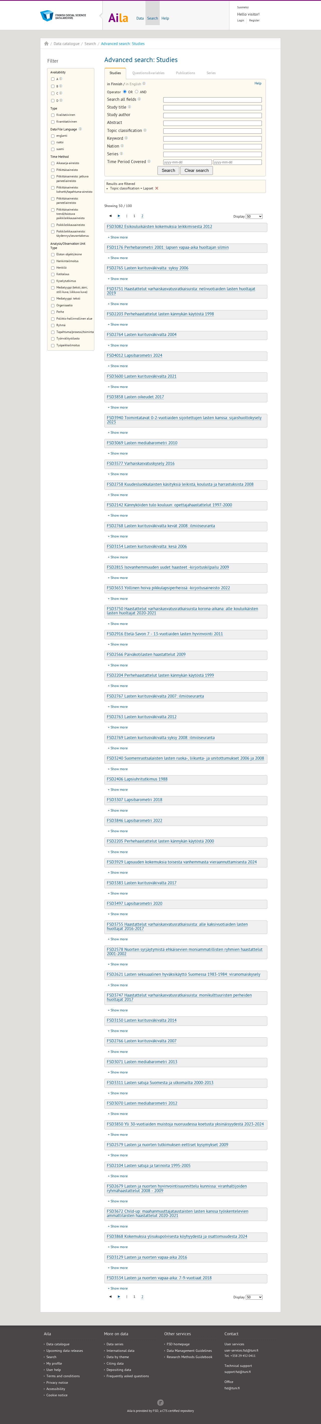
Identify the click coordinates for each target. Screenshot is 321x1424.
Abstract (114, 123)
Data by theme (118, 1357)
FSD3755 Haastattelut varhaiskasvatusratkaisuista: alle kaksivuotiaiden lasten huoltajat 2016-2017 (177, 927)
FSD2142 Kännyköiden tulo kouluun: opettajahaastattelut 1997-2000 (169, 505)
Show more (119, 238)
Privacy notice (57, 1383)
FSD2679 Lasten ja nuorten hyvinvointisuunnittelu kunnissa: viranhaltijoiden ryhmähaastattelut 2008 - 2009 (177, 1189)
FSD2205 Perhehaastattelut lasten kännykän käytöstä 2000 (160, 841)
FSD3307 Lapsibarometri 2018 (134, 800)
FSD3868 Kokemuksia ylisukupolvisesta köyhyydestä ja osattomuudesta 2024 (177, 1237)
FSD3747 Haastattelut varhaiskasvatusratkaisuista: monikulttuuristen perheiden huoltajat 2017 (179, 998)
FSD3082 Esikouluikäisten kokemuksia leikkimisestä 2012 (159, 227)
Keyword (115, 138)
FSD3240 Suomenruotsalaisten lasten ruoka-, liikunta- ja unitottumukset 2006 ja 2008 (185, 758)
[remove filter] (156, 188)
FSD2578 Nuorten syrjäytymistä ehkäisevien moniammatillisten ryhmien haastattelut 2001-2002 (185, 952)
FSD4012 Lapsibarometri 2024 (134, 356)
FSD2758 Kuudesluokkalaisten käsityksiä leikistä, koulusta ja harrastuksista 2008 (180, 484)
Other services (177, 1334)
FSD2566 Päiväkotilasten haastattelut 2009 (146, 655)
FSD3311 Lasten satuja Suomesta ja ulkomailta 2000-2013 (160, 1083)
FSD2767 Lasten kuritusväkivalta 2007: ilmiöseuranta (155, 696)
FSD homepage (178, 1345)
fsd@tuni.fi (232, 1389)
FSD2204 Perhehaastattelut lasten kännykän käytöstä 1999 (160, 675)
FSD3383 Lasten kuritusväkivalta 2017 (142, 883)
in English (134, 84)
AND (142, 92)
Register (254, 20)
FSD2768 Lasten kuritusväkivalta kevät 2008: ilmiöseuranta (161, 526)
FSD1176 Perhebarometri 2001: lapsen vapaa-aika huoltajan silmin (168, 248)
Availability (57, 73)
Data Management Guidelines (189, 1351)
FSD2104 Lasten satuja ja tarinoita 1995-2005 (149, 1166)
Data (140, 19)
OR (130, 92)
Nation (113, 146)
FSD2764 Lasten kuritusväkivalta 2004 (142, 335)
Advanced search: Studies (123, 44)
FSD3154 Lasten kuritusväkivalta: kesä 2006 (147, 547)
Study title (117, 107)
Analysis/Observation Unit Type (67, 246)
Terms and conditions (63, 1376)
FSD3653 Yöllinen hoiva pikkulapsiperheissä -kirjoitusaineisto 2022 (168, 588)
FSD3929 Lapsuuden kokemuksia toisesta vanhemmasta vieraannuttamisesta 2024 (182, 862)
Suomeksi (243, 7)
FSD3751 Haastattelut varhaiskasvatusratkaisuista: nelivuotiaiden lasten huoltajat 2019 (181, 291)
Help (165, 19)
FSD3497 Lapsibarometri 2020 (134, 904)
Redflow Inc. (160, 1402)
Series (211, 73)
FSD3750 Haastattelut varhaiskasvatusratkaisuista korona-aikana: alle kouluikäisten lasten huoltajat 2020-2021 (182, 611)
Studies (115, 73)
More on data (116, 1334)
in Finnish (115, 84)
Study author (118, 115)
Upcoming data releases (64, 1351)
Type (53, 109)
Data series (115, 1345)
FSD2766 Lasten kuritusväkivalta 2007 (142, 1041)
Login (240, 20)
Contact (231, 1334)
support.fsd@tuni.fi (237, 1372)
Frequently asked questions (128, 1376)
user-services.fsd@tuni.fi (241, 1351)
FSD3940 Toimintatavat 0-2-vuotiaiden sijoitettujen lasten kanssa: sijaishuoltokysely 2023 (184, 420)
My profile (54, 1364)
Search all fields (122, 99)
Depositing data (119, 1370)
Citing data (115, 1364)
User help (53, 1370)
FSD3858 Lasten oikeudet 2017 (135, 397)
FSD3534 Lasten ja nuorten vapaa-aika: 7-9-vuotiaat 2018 (159, 1278)
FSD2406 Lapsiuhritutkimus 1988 (137, 779)
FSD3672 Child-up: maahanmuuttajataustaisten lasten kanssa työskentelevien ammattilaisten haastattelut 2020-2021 (177, 1214)
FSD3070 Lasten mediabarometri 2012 (142, 1103)
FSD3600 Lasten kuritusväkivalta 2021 (142, 376)
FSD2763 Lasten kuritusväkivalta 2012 (142, 717)
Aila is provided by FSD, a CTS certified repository (160, 1411)
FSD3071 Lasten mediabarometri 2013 (142, 1062)
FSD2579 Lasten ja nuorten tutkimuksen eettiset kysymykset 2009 (167, 1145)
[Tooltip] (60, 79)
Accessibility (55, 1389)
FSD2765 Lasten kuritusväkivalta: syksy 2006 (147, 268)
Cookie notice (56, 1396)
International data (120, 1351)
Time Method (59, 157)
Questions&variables (148, 73)
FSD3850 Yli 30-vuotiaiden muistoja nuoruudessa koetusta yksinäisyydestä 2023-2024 (185, 1124)
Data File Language (63, 130)
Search (152, 19)
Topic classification (125, 131)
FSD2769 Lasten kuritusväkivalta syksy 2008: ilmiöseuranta (161, 738)
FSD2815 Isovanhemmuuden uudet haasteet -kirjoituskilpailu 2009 (168, 567)
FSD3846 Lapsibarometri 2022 (134, 821)
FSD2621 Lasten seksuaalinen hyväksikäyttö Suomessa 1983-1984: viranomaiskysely (183, 974)
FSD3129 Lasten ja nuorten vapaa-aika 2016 (147, 1257)
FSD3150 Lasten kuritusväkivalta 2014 (142, 1020)
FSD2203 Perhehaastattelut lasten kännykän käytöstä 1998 (160, 314)
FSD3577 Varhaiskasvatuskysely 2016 (141, 464)
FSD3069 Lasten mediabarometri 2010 (142, 443)
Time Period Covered (127, 162)
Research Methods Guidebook (189, 1357)
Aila (46, 43)
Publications (185, 73)
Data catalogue (66, 44)
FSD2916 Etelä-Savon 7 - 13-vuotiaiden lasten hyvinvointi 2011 (165, 634)
